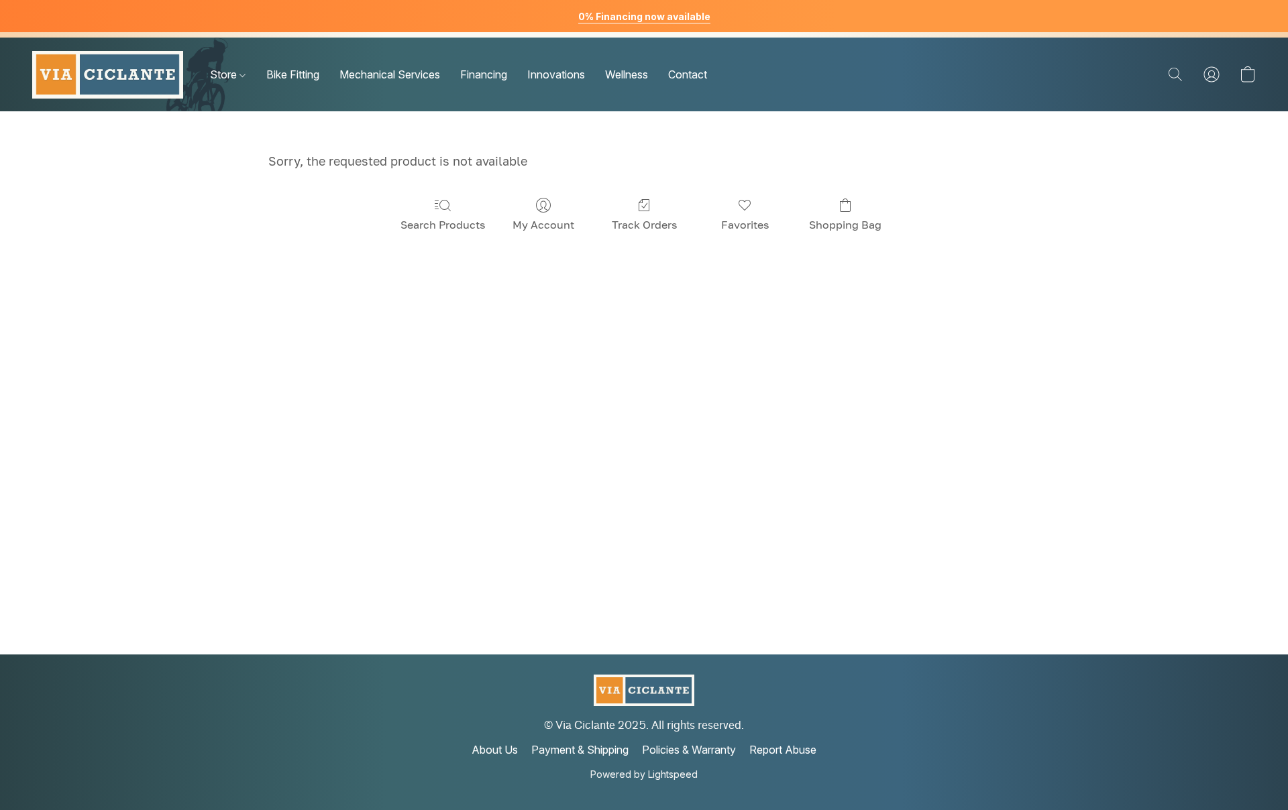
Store (224, 74)
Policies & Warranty (689, 749)
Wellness (626, 74)
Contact (687, 74)
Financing (483, 74)
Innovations (556, 74)
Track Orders (644, 224)
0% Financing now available (644, 16)
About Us (495, 749)
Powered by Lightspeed (644, 774)
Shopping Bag (845, 224)
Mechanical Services (389, 74)
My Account (543, 224)
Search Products (442, 224)
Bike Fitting (292, 74)
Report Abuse (782, 749)
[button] (107, 74)
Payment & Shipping (580, 749)
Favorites (745, 224)
